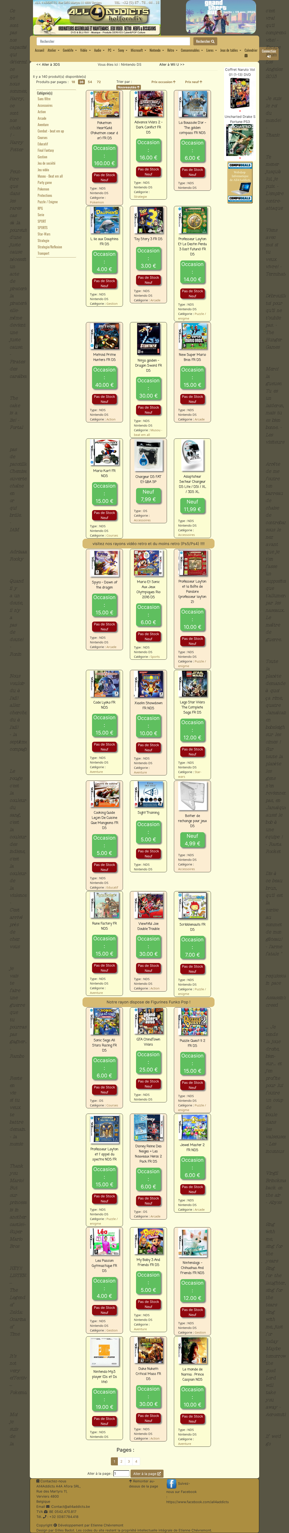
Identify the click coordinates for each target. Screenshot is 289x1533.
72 (99, 82)
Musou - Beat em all (50, 176)
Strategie (43, 240)
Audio (97, 50)
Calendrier (251, 50)
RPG (40, 208)
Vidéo (83, 50)
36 (81, 82)
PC (109, 50)
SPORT (42, 221)
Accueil (39, 50)
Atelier (52, 50)
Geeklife (68, 50)
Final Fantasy (46, 150)
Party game (45, 182)
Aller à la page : (99, 1473)
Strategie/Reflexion (50, 246)
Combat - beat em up (51, 131)
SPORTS (43, 227)
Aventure (43, 124)
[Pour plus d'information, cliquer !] (240, 92)
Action (42, 111)
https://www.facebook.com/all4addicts (197, 1502)
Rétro (170, 50)
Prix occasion (162, 82)
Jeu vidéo (43, 169)
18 (73, 82)
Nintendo (155, 50)
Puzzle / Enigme (48, 201)
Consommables (190, 50)
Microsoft (137, 50)
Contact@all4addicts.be (70, 1506)
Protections (45, 195)
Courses (42, 137)
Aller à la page (145, 1474)
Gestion (42, 156)
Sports (155, 656)
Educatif (43, 143)
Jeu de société (46, 163)
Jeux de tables (229, 50)
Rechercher (203, 41)
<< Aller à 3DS (48, 64)
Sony (121, 50)
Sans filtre (44, 98)
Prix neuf (192, 82)
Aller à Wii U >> (172, 64)
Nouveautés (127, 87)
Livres (209, 50)
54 (90, 82)
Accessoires (45, 105)
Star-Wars (44, 233)
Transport (43, 253)
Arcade (42, 118)
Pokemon (43, 189)
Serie (41, 214)
